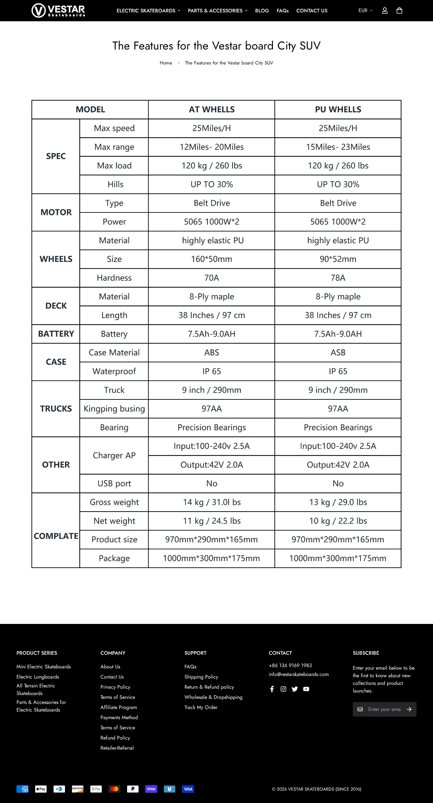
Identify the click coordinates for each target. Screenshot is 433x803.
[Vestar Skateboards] (58, 10)
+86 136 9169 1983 (290, 665)
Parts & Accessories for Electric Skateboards (41, 706)
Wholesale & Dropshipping (213, 697)
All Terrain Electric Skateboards (35, 689)
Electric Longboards (37, 676)
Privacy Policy (115, 687)
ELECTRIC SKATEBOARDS (146, 10)
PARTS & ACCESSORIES (215, 10)
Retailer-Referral (117, 748)
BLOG (262, 10)
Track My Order (200, 707)
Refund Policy (115, 737)
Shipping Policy (201, 676)
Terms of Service (117, 697)
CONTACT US (311, 10)
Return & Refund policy (209, 687)
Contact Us (112, 676)
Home (166, 62)
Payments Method (119, 717)
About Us (110, 666)
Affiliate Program (118, 707)
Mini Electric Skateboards (43, 666)
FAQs (283, 10)
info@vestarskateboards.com (299, 674)
